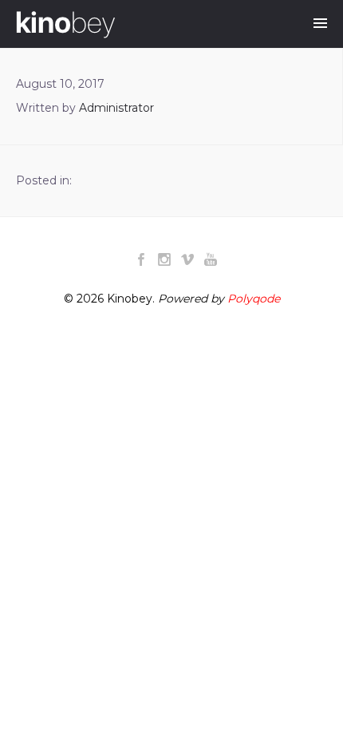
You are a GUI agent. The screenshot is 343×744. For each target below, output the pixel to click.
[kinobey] (65, 24)
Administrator (116, 108)
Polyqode (253, 298)
